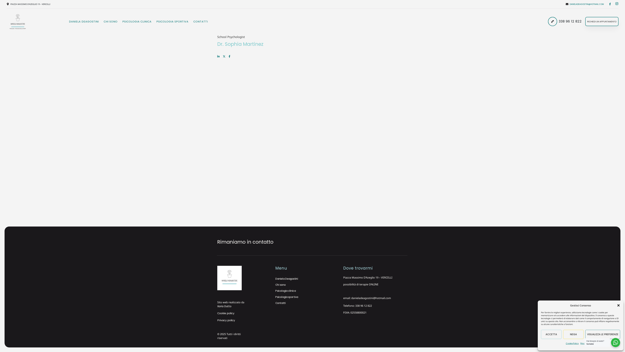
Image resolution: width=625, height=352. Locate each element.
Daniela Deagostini (84, 21)
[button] (618, 305)
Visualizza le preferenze (602, 334)
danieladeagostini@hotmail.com (587, 4)
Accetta (551, 334)
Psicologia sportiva (172, 21)
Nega (573, 334)
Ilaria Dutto (224, 306)
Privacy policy (226, 320)
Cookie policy (225, 313)
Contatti (200, 21)
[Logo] (18, 21)
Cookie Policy (572, 343)
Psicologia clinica (137, 21)
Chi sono (111, 21)
